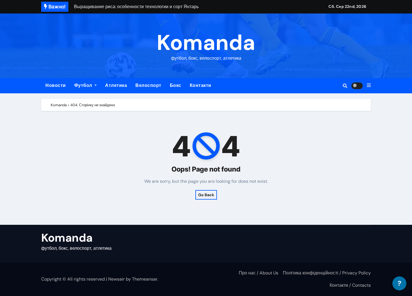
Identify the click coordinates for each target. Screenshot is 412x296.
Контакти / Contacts (350, 285)
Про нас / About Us (258, 273)
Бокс (175, 85)
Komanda (206, 43)
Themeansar (144, 279)
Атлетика (116, 85)
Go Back (206, 194)
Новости (55, 85)
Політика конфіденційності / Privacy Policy (327, 273)
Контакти (200, 85)
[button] (369, 85)
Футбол (84, 85)
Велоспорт (148, 85)
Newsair (116, 279)
